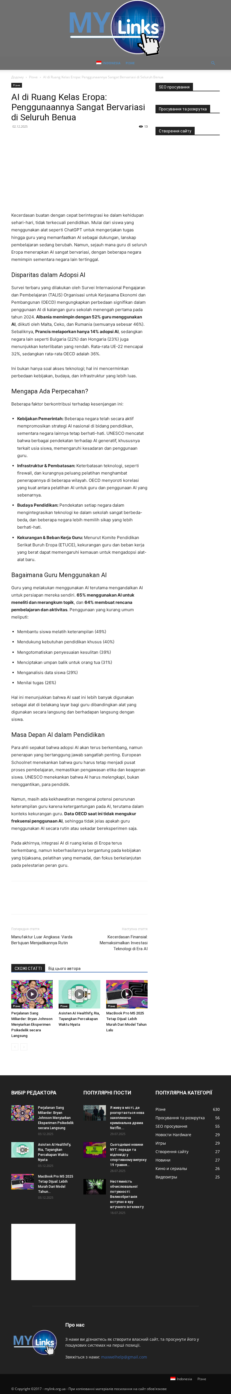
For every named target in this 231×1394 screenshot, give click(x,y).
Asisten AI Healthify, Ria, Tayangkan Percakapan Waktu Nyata (79, 1019)
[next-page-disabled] (23, 1047)
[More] (69, 902)
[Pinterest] (42, 902)
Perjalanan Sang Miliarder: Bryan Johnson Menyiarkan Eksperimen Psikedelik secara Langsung (31, 1024)
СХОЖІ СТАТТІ (28, 968)
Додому (17, 77)
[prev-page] (14, 1047)
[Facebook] (17, 902)
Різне (130, 63)
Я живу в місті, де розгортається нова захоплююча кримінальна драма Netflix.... (127, 1118)
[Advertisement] (43, 1252)
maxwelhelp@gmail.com (124, 1357)
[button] (213, 63)
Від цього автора (64, 968)
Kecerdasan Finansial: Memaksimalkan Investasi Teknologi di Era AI (124, 942)
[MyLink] (115, 28)
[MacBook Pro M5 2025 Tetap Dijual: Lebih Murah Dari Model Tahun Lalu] (127, 994)
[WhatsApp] (55, 902)
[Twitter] (29, 902)
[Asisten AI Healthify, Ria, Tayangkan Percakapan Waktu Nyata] (79, 994)
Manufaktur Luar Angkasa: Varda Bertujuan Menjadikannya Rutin (41, 939)
